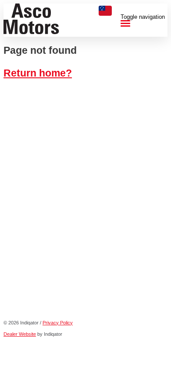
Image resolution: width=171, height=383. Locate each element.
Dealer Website (20, 334)
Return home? (38, 73)
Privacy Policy (58, 322)
